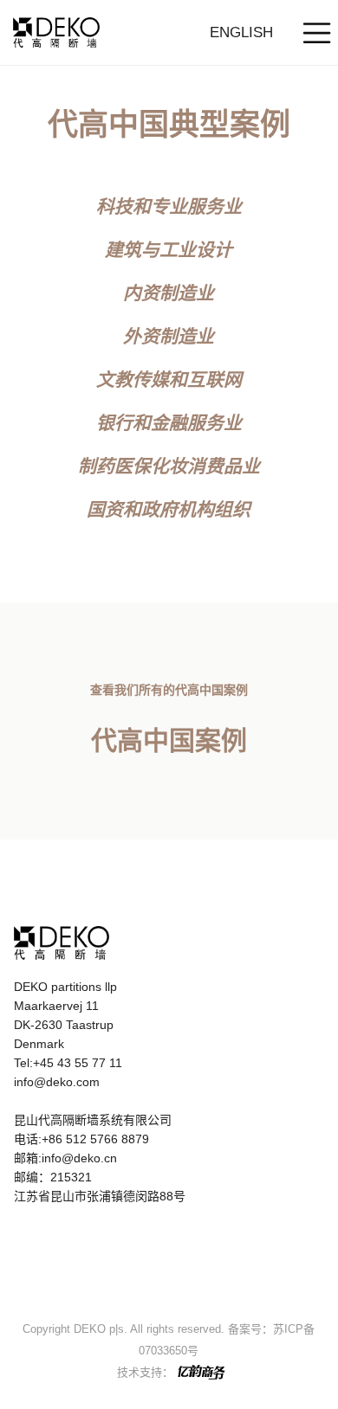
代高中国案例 (169, 740)
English (241, 32)
